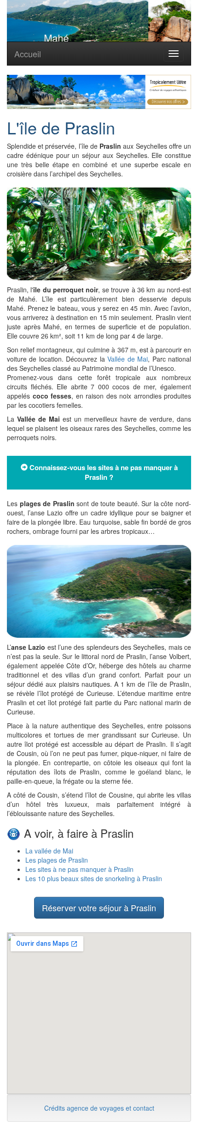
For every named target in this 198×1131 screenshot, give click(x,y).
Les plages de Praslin (56, 860)
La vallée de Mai (49, 850)
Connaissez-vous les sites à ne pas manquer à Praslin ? (103, 472)
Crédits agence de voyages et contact (99, 1108)
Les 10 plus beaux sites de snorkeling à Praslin (93, 878)
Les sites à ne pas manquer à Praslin (79, 869)
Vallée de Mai (127, 358)
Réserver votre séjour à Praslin (99, 907)
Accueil (27, 54)
